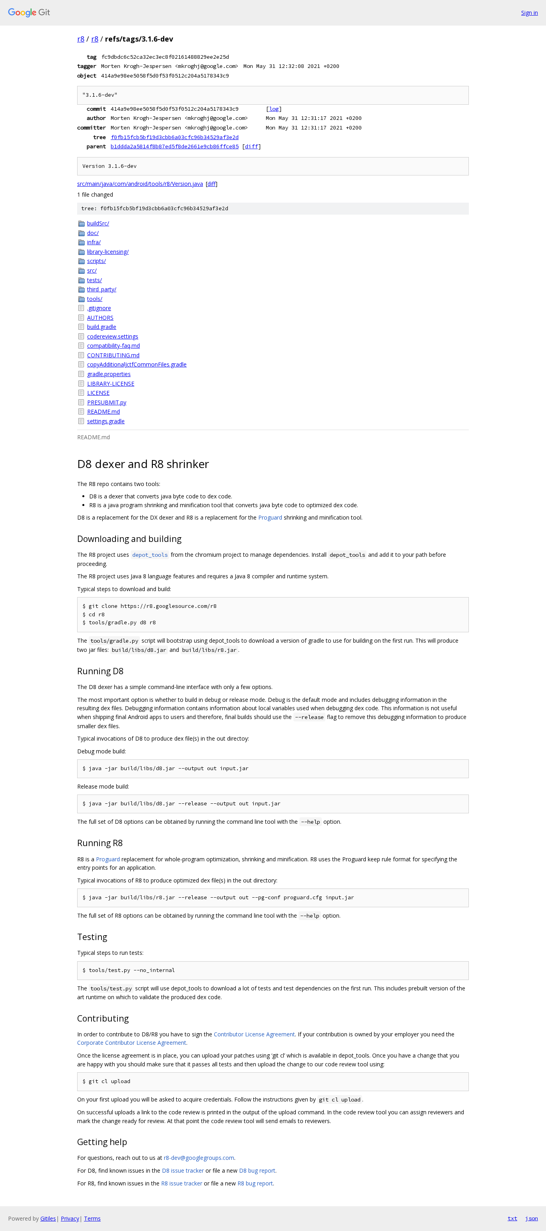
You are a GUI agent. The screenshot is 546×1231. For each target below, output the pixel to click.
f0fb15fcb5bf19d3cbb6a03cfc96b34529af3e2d (175, 137)
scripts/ (96, 261)
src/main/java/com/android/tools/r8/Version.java (140, 183)
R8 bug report (255, 1183)
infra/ (94, 242)
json (531, 1218)
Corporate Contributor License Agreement (131, 1042)
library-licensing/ (108, 251)
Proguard (270, 517)
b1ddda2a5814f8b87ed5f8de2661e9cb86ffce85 (175, 146)
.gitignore (99, 308)
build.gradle (101, 327)
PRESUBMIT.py (106, 402)
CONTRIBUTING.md (113, 355)
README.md (103, 411)
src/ (92, 270)
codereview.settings (112, 336)
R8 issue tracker (181, 1183)
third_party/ (101, 289)
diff (251, 146)
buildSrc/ (98, 223)
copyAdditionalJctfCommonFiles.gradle (137, 364)
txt (512, 1218)
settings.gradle (106, 421)
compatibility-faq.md (113, 345)
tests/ (94, 280)
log (274, 108)
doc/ (93, 233)
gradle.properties (109, 374)
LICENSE (98, 392)
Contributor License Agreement (254, 1034)
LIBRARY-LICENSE (110, 383)
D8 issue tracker (183, 1170)
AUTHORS (100, 317)
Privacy (70, 1218)
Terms (92, 1218)
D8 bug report (257, 1170)
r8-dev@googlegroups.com (199, 1157)
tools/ (94, 299)
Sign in (529, 12)
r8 (80, 39)
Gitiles (48, 1218)
